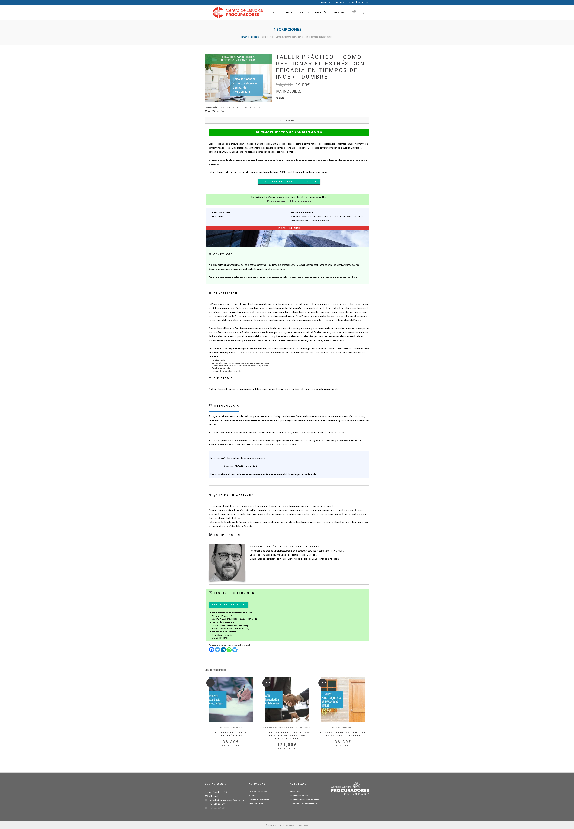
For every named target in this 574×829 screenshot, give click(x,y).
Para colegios (268, 727)
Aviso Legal (295, 791)
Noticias (253, 795)
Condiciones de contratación (303, 803)
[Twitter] (217, 649)
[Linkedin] (223, 649)
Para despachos (227, 107)
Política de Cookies (299, 795)
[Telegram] (235, 649)
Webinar (221, 111)
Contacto (364, 2)
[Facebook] (211, 649)
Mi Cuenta (327, 2)
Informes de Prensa (258, 791)
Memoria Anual (256, 803)
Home (243, 37)
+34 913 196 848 (218, 804)
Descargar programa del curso (286, 181)
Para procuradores (243, 107)
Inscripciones (253, 37)
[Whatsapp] (229, 649)
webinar (257, 107)
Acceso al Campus (346, 2)
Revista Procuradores (259, 799)
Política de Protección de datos (304, 799)
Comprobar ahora (226, 604)
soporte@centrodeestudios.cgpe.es (227, 800)
